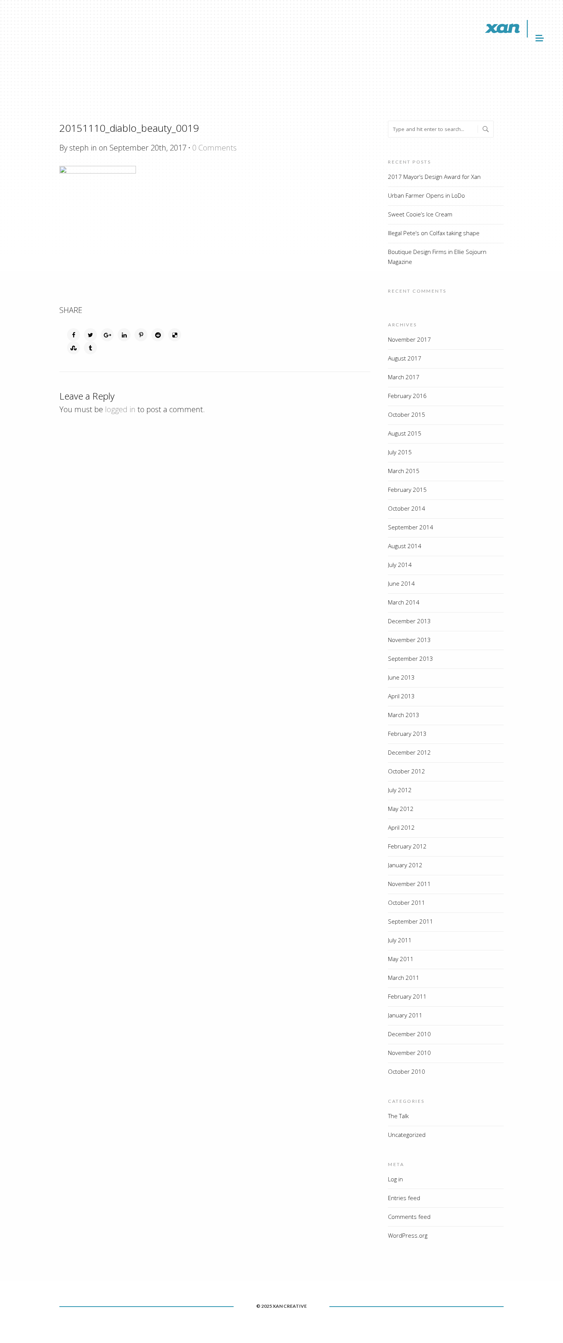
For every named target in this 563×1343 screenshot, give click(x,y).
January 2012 (405, 865)
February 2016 (407, 396)
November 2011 (409, 884)
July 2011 (400, 940)
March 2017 (403, 377)
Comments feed (409, 1216)
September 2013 (410, 658)
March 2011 (403, 977)
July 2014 (400, 564)
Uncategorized (407, 1134)
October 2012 (406, 771)
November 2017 (409, 339)
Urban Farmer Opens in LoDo (426, 195)
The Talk (398, 1116)
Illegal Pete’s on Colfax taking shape (434, 233)
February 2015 (407, 489)
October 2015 (406, 414)
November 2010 (409, 1052)
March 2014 (403, 602)
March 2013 (403, 715)
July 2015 (400, 452)
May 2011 (401, 959)
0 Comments (214, 147)
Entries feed (404, 1198)
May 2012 (401, 808)
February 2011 (407, 996)
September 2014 (410, 527)
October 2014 (406, 508)
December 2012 (409, 752)
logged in (120, 409)
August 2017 (404, 358)
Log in (395, 1179)
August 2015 (404, 433)
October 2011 (406, 902)
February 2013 (407, 733)
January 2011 (405, 1015)
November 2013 (409, 640)
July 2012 (400, 790)
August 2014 (404, 546)
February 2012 (407, 846)
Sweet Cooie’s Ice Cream (420, 214)
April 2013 (401, 696)
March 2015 (403, 471)
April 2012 (401, 827)
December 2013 (409, 621)
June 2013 (401, 677)
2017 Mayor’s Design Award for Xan (434, 176)
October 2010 (406, 1071)
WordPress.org (407, 1235)
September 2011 (410, 921)
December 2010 (409, 1034)
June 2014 (401, 583)
